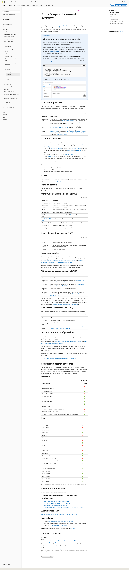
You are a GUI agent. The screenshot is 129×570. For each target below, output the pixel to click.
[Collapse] (20, 9)
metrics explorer (76, 148)
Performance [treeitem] (8, 54)
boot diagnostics (52, 156)
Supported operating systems (116, 23)
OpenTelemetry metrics (62, 134)
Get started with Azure (121, 5)
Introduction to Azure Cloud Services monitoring (56, 501)
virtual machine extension (71, 336)
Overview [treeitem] (7, 44)
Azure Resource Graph (48, 62)
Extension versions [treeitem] (9, 56)
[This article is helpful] (121, 31)
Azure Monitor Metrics (56, 148)
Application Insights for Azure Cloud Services (55, 505)
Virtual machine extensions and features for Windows (67, 341)
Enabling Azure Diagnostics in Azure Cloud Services (57, 503)
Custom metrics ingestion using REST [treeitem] (11, 99)
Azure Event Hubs (68, 154)
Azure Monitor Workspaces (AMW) (76, 132)
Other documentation (115, 25)
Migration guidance (114, 12)
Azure (47, 10)
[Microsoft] (2, 2)
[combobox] (11, 12)
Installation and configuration (116, 21)
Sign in (125, 1)
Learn (43, 10)
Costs (111, 16)
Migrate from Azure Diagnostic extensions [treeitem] (12, 63)
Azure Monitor (53, 10)
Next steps (112, 26)
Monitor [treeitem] (6, 51)
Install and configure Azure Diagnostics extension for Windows (59, 260)
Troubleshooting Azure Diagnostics (59, 525)
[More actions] (86, 10)
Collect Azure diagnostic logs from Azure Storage (65, 304)
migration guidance (55, 51)
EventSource (73, 214)
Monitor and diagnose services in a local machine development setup (59, 514)
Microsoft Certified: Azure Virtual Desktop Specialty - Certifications (56, 549)
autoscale (78, 150)
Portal (112, 5)
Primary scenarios (114, 14)
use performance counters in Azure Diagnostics (60, 521)
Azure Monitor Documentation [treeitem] (9, 14)
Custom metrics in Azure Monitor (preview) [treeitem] (11, 95)
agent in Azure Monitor (65, 26)
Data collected (113, 18)
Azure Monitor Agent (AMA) (68, 120)
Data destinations (114, 19)
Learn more (72, 528)
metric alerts (70, 150)
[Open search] (122, 2)
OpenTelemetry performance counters (76, 131)
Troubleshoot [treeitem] (7, 102)
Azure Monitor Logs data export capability (59, 127)
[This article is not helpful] (122, 31)
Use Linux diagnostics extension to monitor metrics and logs (59, 360)
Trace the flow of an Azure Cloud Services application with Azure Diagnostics (63, 507)
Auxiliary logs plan (78, 122)
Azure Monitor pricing (55, 181)
